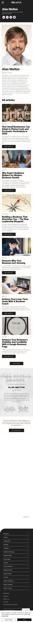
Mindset (6, 451)
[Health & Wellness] (28, 458)
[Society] (28, 469)
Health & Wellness (9, 458)
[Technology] (28, 466)
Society (6, 469)
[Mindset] (28, 451)
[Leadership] (28, 447)
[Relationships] (28, 462)
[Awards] (28, 484)
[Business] (28, 440)
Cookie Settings (8, 619)
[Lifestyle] (28, 455)
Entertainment (8, 473)
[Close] (31, 612)
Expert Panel (7, 480)
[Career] (28, 444)
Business (6, 440)
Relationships (8, 462)
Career (6, 444)
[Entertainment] (28, 473)
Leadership (7, 447)
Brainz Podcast (8, 491)
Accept (24, 619)
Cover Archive (8, 494)
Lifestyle (6, 455)
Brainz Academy (8, 487)
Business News (8, 476)
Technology (7, 465)
